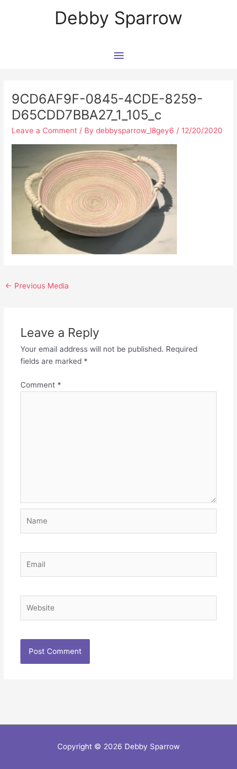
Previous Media (37, 285)
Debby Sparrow (118, 18)
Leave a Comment (44, 130)
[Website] (118, 610)
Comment (40, 384)
